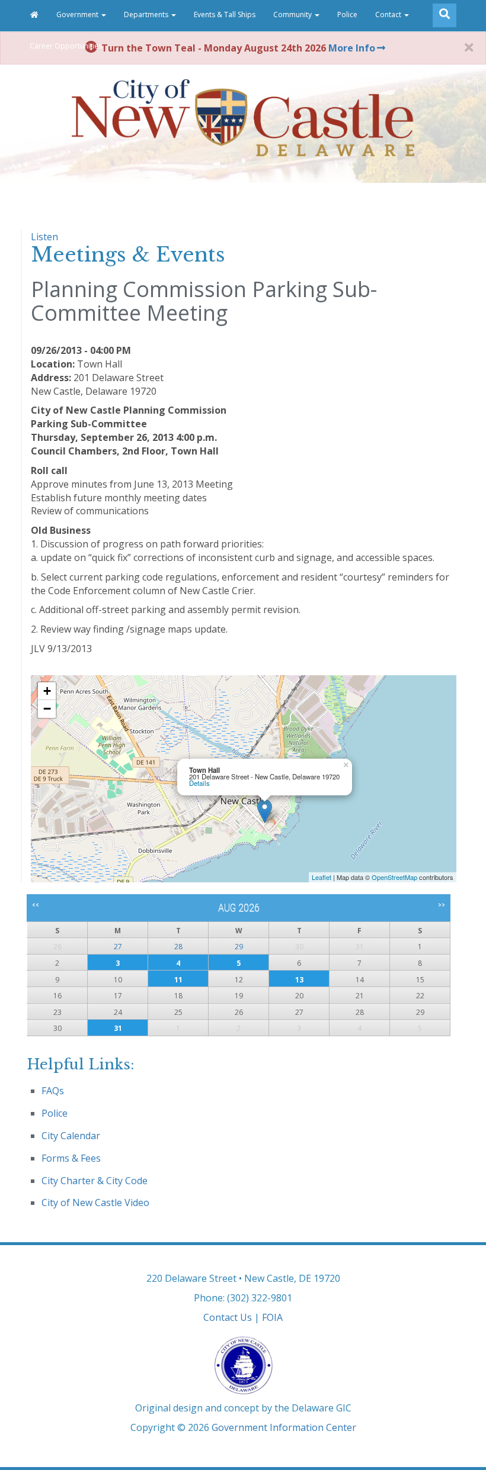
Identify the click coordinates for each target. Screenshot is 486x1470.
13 (299, 980)
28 (178, 947)
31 (118, 1028)
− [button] (47, 708)
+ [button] (47, 691)
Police (347, 14)
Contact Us (227, 1317)
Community (293, 14)
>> (441, 905)
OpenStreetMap (394, 877)
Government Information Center (284, 1427)
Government (78, 14)
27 (118, 947)
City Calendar (70, 1135)
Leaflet (321, 877)
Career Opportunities (66, 46)
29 (239, 947)
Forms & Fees (71, 1158)
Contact (389, 14)
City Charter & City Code (94, 1180)
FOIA (272, 1317)
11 (178, 980)
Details (199, 783)
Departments (147, 14)
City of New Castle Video (95, 1202)
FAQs (52, 1090)
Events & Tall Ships (224, 14)
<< (35, 905)
